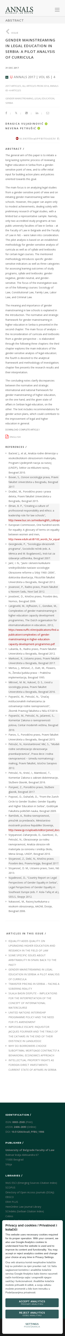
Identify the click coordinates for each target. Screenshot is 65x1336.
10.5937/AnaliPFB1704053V (37, 138)
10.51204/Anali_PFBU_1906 (27, 1131)
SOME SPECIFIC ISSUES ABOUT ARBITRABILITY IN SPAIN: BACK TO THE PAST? (32, 960)
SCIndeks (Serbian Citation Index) (24, 1211)
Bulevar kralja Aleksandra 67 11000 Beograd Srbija (21, 1159)
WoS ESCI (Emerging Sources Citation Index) (31, 1183)
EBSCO (9, 1197)
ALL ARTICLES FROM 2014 (35, 85)
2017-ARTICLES (13, 85)
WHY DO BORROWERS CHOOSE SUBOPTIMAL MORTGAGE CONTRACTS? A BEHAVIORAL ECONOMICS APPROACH (33, 1050)
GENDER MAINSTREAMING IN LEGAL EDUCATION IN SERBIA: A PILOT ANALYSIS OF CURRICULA (34, 974)
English (16, 437)
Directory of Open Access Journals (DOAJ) (29, 1192)
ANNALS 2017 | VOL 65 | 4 (34, 77)
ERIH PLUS (11, 1202)
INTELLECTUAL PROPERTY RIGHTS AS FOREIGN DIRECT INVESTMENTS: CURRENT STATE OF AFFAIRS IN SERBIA (32, 1064)
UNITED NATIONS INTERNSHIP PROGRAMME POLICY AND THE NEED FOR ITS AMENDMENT (31, 1017)
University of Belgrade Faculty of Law (29, 1150)
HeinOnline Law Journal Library (23, 1206)
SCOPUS (10, 1187)
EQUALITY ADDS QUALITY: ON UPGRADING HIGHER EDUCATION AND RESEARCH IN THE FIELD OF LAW (31, 945)
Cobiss (9, 1216)
